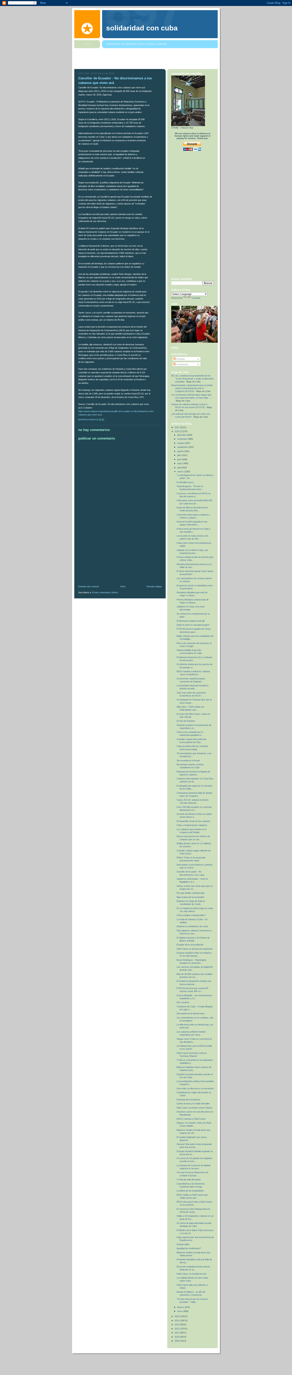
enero (180, 1311)
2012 (177, 1328)
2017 (177, 427)
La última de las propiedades (190, 1190)
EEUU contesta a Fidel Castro (191, 1119)
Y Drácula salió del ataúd (188, 1179)
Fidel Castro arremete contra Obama (194, 1108)
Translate (195, 298)
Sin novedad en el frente (188, 760)
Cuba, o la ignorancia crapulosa (192, 825)
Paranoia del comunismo (188, 1099)
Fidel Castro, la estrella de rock (192, 1274)
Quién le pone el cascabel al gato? (193, 625)
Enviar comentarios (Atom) (105, 592)
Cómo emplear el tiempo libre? (191, 915)
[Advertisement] (146, 59)
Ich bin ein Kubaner (186, 721)
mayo (180, 463)
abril (179, 467)
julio (179, 455)
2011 (177, 1332)
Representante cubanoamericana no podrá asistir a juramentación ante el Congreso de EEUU (192, 388)
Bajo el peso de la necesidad (190, 897)
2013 (177, 1324)
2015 (177, 1316)
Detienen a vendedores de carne (192, 926)
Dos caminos (183, 1002)
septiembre (183, 447)
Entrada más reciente (88, 586)
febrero (181, 1307)
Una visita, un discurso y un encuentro (195, 1088)
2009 (177, 1341)
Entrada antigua (154, 586)
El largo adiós (183, 1244)
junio (179, 459)
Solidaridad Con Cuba (142, 28)
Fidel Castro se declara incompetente (195, 949)
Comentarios (182, 364)
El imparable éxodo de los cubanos (193, 821)
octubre (181, 443)
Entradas (180, 359)
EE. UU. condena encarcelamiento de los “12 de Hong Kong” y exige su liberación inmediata (192, 378)
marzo (180, 471)
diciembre (182, 435)
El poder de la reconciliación (190, 944)
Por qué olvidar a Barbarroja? (191, 893)
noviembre (182, 439)
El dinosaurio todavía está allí (191, 621)
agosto (180, 451)
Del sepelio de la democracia (190, 1013)
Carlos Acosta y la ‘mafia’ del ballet (193, 1103)
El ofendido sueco (185, 482)
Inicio (122, 586)
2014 (177, 1320)
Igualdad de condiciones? (189, 1248)
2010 (177, 1337)
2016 (177, 431)
